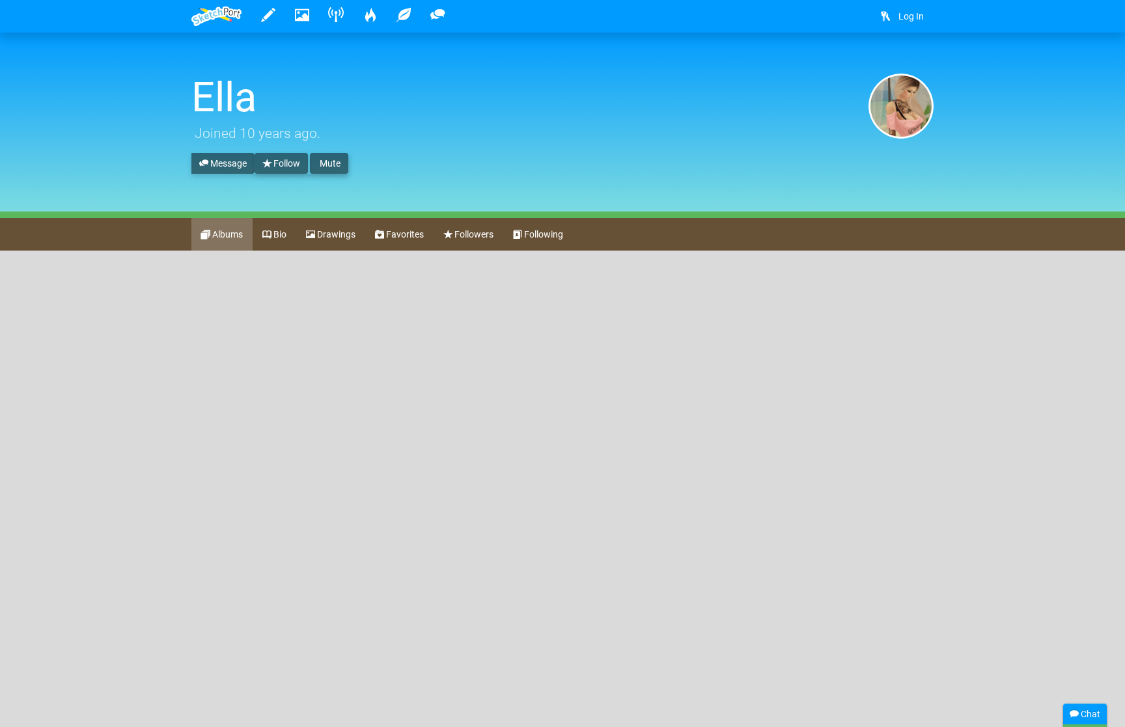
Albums (226, 234)
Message (227, 163)
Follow (285, 163)
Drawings (335, 234)
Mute (329, 163)
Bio (278, 234)
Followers (472, 234)
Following (542, 234)
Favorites (404, 234)
